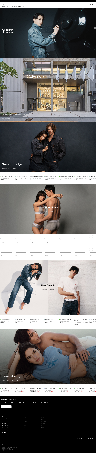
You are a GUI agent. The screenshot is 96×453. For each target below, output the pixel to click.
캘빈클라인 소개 (43, 417)
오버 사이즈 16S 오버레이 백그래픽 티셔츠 (50, 178)
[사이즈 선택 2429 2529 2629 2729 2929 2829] (81, 320)
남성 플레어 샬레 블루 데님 (33, 321)
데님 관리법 (4, 432)
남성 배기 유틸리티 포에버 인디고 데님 (20, 178)
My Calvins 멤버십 (5, 418)
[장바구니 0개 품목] (92, 4)
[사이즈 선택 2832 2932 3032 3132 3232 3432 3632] (7, 319)
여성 (41, 434)
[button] (91, 4)
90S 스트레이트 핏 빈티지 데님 (4, 321)
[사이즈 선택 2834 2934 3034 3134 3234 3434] (22, 176)
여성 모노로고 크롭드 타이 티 (19, 390)
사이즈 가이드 (26, 427)
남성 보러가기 (51, 211)
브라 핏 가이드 (4, 421)
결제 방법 (25, 425)
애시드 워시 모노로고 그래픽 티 (78, 390)
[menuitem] (89, 4)
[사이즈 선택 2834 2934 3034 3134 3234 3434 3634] (37, 176)
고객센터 (25, 417)
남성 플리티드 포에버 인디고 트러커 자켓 (5, 178)
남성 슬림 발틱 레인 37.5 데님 (19, 321)
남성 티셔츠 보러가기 (14, 380)
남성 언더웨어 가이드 (5, 425)
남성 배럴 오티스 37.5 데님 (48, 321)
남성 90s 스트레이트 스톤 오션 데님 (64, 321)
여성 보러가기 (44, 211)
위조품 (42, 425)
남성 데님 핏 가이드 (5, 427)
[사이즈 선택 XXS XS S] (7, 388)
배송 (24, 423)
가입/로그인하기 (6, 406)
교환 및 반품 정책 (26, 421)
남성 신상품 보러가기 (6, 168)
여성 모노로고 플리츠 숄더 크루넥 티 (5, 390)
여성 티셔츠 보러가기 (6, 380)
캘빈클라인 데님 (43, 438)
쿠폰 (2, 414)
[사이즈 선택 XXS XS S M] (51, 388)
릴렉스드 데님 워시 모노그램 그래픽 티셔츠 (65, 178)
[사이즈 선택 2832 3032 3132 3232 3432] (37, 319)
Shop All (42, 440)
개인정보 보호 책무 (43, 423)
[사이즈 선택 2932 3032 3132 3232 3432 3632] (22, 319)
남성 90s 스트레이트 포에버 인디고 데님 (35, 178)
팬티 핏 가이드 (4, 423)
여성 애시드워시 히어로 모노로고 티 (35, 390)
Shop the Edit (4, 35)
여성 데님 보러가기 (44, 289)
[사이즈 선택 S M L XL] (7, 176)
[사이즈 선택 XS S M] (37, 388)
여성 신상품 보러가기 (14, 168)
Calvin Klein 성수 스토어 (6, 118)
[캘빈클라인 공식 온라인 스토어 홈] (3, 4)
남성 (41, 432)
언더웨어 (42, 436)
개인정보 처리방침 (43, 421)
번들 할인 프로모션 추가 (48, 0)
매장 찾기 (3, 416)
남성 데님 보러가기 (52, 289)
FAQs (24, 419)
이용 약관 (42, 419)
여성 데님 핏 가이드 (5, 430)
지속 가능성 (42, 427)
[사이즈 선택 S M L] (7, 252)
